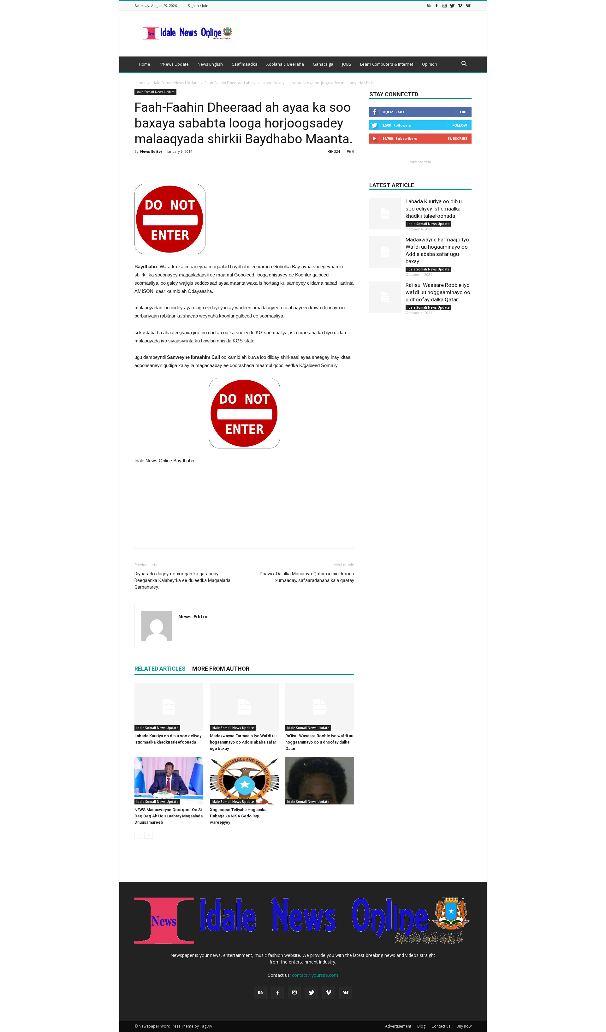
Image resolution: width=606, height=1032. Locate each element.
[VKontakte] (468, 5)
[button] (464, 65)
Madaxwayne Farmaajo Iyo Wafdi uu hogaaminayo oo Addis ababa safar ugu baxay (243, 742)
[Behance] (428, 5)
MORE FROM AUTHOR (220, 668)
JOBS (346, 64)
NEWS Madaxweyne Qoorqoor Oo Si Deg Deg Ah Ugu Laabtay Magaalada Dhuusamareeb (168, 816)
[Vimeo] (460, 5)
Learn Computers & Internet (386, 64)
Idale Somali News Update (175, 83)
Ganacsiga (323, 64)
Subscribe (457, 138)
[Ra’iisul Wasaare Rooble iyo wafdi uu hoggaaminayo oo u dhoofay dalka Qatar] (319, 707)
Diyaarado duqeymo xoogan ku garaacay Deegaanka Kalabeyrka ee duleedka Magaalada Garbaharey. (182, 580)
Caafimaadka (245, 64)
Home (144, 64)
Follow (459, 125)
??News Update (174, 64)
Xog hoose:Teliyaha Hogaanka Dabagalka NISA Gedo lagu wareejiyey (238, 816)
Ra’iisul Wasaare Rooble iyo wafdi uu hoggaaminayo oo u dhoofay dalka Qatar (319, 742)
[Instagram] (444, 5)
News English (210, 64)
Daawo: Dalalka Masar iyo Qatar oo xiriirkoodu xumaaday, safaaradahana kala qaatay (307, 577)
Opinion (429, 64)
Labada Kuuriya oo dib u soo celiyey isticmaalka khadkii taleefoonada (434, 208)
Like (463, 112)
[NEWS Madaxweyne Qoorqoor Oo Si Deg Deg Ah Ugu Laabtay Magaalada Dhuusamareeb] (168, 780)
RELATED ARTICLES (160, 668)
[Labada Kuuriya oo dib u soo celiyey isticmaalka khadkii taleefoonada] (168, 707)
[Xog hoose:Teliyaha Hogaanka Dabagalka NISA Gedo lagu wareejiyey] (244, 780)
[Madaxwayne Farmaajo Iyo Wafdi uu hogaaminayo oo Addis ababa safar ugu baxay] (244, 707)
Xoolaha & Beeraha (285, 64)
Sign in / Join (198, 5)
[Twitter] (452, 5)
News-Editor (151, 151)
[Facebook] (436, 5)
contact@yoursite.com (315, 975)
